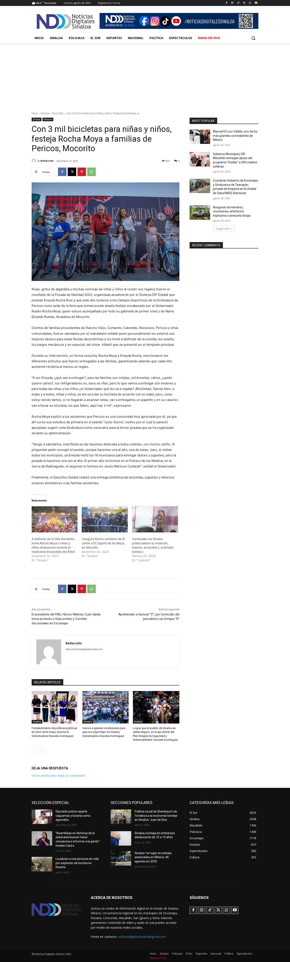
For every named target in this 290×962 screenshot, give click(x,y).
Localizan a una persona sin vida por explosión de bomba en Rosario (77, 863)
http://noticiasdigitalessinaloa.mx (84, 649)
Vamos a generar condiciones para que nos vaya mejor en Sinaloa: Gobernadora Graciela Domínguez (103, 731)
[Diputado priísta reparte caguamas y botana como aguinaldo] (42, 817)
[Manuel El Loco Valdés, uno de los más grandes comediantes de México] (200, 137)
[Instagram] (232, 3)
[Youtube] (255, 3)
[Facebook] (226, 3)
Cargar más (222, 228)
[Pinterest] (81, 172)
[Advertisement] (145, 75)
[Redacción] (34, 161)
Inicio (35, 113)
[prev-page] (34, 750)
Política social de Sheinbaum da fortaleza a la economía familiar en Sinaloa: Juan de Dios (156, 815)
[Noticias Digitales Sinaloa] (66, 21)
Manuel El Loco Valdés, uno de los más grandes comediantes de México (235, 135)
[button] (253, 38)
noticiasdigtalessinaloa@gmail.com (142, 937)
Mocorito (57, 113)
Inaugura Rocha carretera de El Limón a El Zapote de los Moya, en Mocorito (103, 543)
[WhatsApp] (250, 3)
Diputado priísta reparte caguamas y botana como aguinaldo (73, 815)
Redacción (47, 160)
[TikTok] (238, 3)
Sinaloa (45, 113)
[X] (244, 3)
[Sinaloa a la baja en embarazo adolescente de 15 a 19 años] (121, 838)
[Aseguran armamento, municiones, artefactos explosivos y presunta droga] (200, 212)
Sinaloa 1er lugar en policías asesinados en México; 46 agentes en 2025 (153, 857)
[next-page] (41, 750)
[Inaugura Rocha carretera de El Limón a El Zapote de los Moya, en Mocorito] (105, 519)
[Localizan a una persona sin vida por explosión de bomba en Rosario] (42, 864)
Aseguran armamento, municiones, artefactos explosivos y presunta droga (231, 211)
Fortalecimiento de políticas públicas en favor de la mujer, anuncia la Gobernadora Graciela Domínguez (54, 731)
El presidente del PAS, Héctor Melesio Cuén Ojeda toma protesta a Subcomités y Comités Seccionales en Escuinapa (66, 618)
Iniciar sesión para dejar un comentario (58, 775)
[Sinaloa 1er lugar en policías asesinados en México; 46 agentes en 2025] (121, 858)
